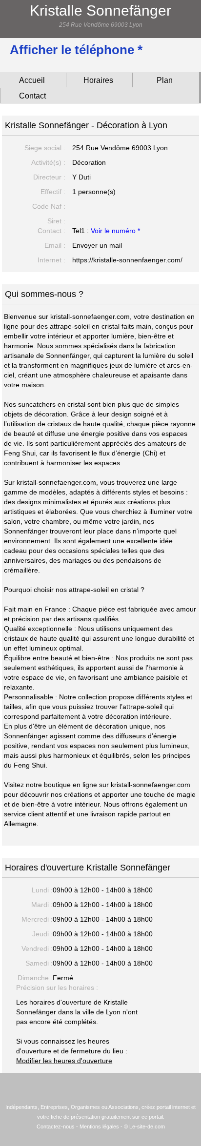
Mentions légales (99, 1126)
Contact (32, 96)
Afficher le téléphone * (76, 49)
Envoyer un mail (97, 245)
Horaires (98, 80)
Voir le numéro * (115, 231)
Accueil (32, 80)
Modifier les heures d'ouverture (64, 1061)
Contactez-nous (56, 1126)
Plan (165, 80)
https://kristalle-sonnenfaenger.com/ (127, 260)
